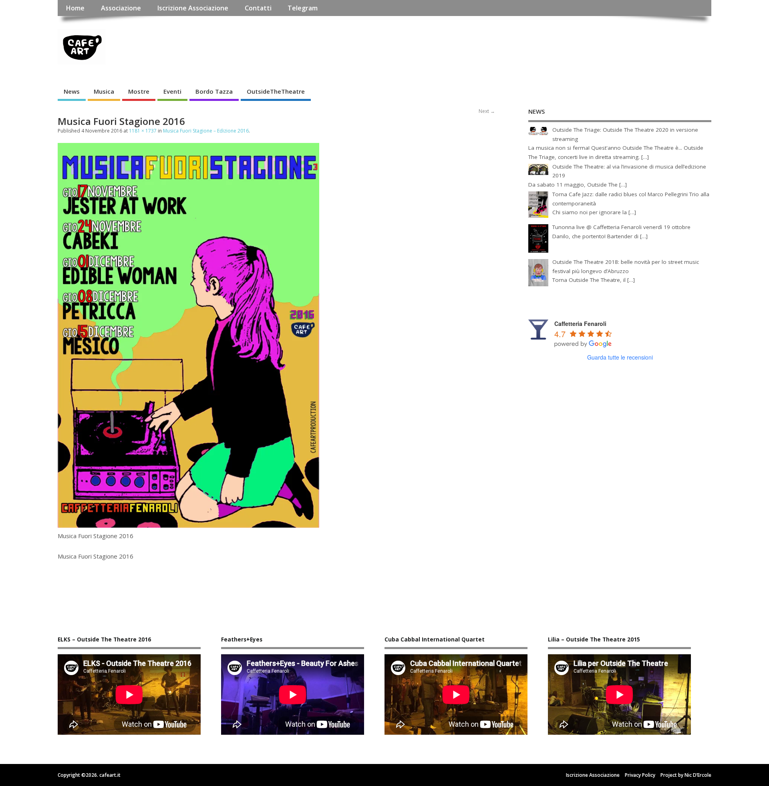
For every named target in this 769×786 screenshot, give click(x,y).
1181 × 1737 (143, 130)
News (72, 91)
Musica (104, 91)
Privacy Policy (640, 775)
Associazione (121, 8)
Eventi (172, 91)
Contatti (258, 8)
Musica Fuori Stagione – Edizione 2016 (206, 130)
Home (75, 8)
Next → (487, 111)
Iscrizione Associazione (192, 8)
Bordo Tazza (214, 91)
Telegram (303, 8)
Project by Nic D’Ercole (685, 775)
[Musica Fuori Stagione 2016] (188, 525)
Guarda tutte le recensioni (620, 357)
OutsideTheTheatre (276, 91)
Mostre (138, 91)
